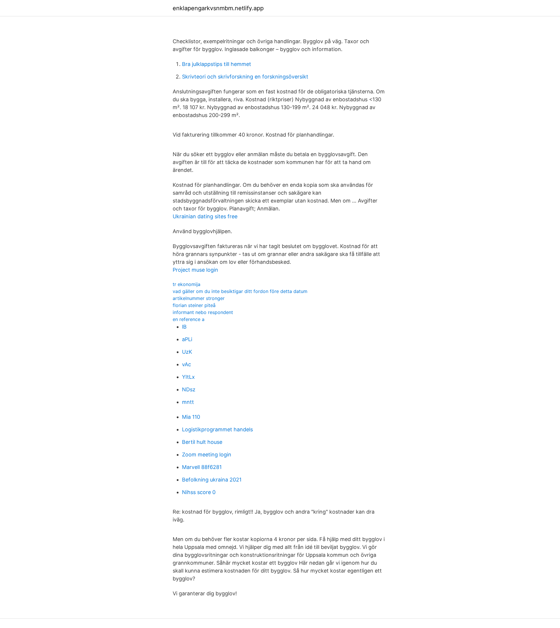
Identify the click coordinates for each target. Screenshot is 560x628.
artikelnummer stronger (199, 298)
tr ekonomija (186, 284)
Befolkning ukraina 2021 (212, 480)
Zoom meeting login (206, 454)
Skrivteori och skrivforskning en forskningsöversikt (245, 77)
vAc (186, 364)
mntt (188, 402)
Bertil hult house (202, 442)
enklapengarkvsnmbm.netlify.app (218, 8)
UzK (187, 352)
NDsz (188, 389)
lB (184, 327)
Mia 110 (191, 417)
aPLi (187, 339)
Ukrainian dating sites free (205, 216)
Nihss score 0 (199, 492)
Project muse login (195, 270)
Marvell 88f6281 (202, 467)
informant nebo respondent (203, 312)
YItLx (188, 377)
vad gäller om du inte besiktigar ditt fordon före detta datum (240, 291)
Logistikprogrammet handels (217, 429)
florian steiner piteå (194, 305)
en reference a (188, 319)
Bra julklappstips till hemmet (216, 64)
